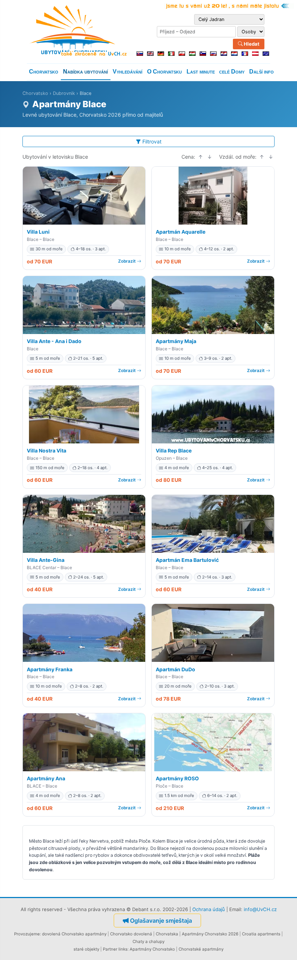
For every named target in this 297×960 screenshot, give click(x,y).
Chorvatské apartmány (201, 949)
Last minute (201, 71)
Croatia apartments (261, 933)
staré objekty (86, 949)
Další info (261, 71)
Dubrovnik (64, 93)
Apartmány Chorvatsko (152, 949)
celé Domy (231, 71)
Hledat (251, 44)
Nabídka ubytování (85, 71)
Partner (110, 949)
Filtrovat (152, 141)
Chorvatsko (43, 71)
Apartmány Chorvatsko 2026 (210, 933)
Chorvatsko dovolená (131, 933)
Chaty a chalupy (148, 941)
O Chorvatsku (164, 71)
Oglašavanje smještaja (161, 920)
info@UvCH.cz (260, 909)
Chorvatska (167, 933)
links (122, 949)
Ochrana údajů (208, 909)
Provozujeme (27, 933)
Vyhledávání (127, 71)
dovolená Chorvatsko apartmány (74, 933)
